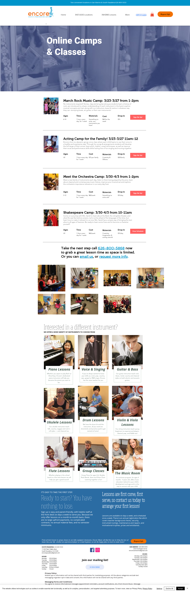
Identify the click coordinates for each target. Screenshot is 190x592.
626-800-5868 (111, 248)
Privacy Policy (147, 588)
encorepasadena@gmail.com (51, 553)
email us (86, 256)
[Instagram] (97, 550)
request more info (113, 256)
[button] (152, 14)
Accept (180, 588)
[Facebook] (92, 550)
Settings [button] (159, 588)
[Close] (187, 588)
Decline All (169, 588)
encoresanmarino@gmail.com (138, 550)
